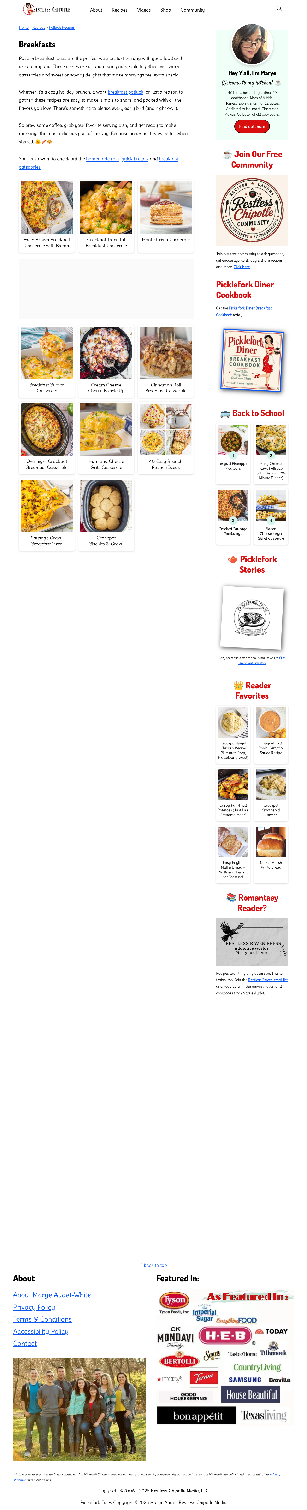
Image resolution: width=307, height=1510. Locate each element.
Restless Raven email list (268, 979)
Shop (165, 10)
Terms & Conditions (42, 1319)
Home (24, 27)
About (96, 10)
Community (193, 10)
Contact (25, 1343)
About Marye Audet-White (52, 1295)
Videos (144, 10)
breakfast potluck (125, 92)
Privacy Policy (34, 1307)
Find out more (252, 126)
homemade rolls (102, 159)
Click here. (242, 266)
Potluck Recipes (62, 27)
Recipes (120, 10)
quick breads (135, 159)
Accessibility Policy (41, 1331)
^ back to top (153, 1265)
